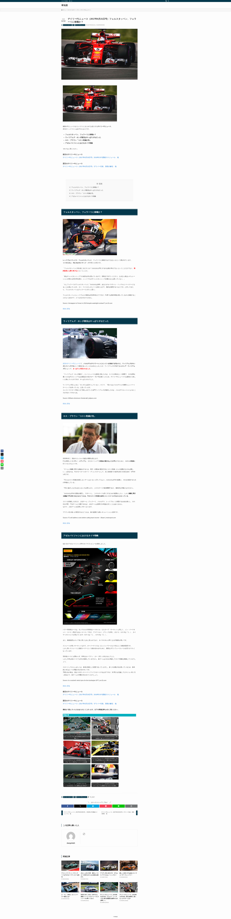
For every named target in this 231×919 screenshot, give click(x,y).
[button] (67, 806)
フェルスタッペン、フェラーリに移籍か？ (85, 187)
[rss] (166, 1)
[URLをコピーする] (131, 806)
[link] (84, 834)
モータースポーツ (67, 25)
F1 (73, 25)
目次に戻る (66, 308)
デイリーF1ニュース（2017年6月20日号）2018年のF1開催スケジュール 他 (91, 157)
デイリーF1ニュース (80, 25)
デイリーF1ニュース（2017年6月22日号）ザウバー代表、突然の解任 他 (89, 166)
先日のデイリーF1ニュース (71, 363)
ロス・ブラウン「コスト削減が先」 (83, 193)
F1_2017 (92, 797)
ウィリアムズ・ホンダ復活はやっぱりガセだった (87, 190)
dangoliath (71, 843)
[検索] (168, 1)
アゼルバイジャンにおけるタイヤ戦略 (83, 196)
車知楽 (64, 5)
